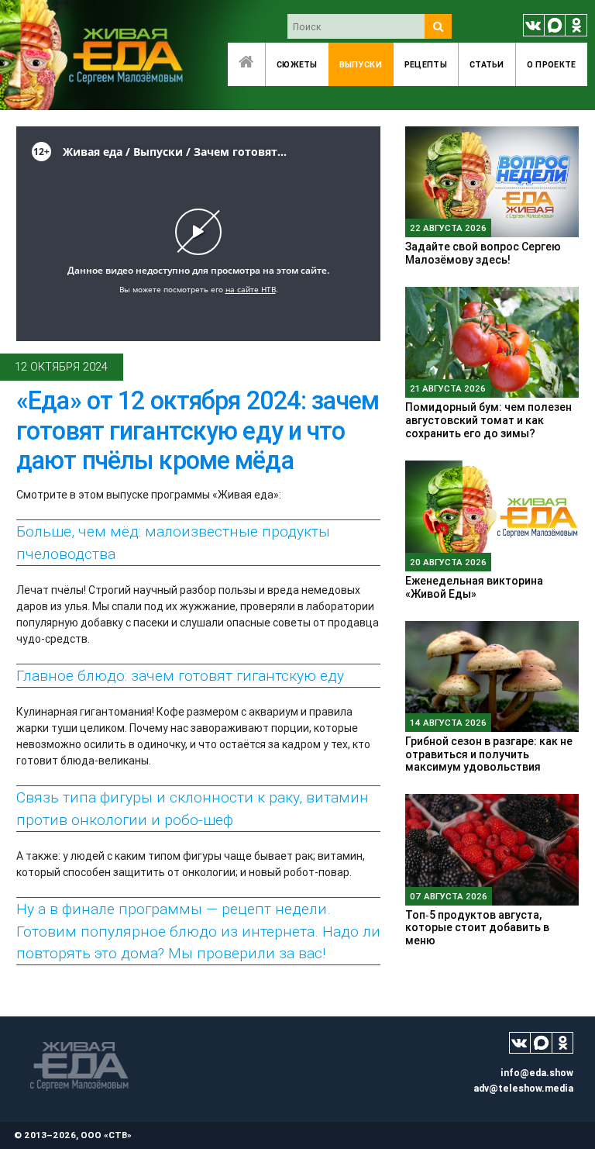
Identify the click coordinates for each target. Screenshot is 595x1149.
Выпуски (360, 64)
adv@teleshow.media (523, 1088)
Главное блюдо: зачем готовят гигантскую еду (180, 675)
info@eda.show (536, 1072)
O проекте (551, 64)
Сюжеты (297, 64)
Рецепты (425, 64)
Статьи (486, 64)
